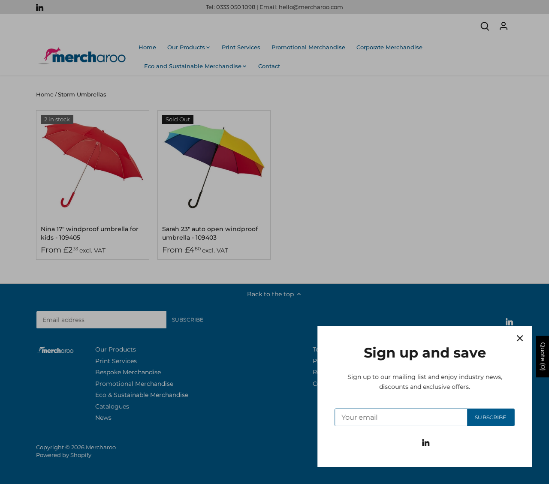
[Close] (519, 338)
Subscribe (490, 417)
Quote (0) (543, 356)
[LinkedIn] (425, 442)
